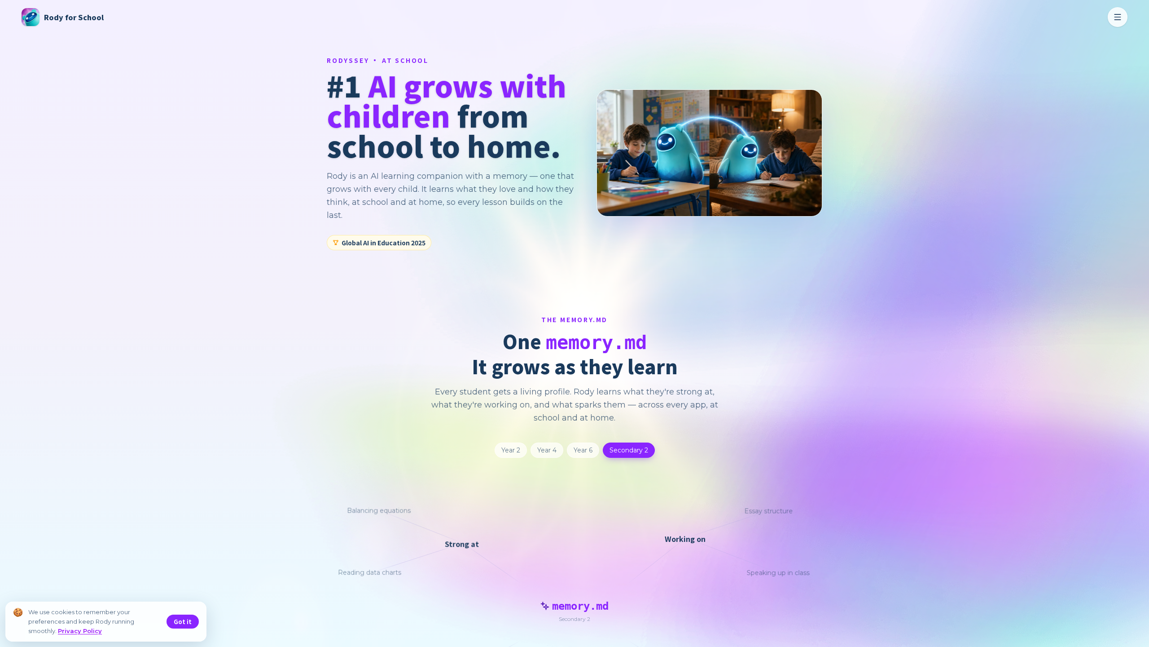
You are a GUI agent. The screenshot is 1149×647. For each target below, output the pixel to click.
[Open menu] (1117, 17)
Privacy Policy (80, 630)
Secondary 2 (629, 450)
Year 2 (510, 450)
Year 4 (547, 450)
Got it (183, 621)
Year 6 (583, 450)
